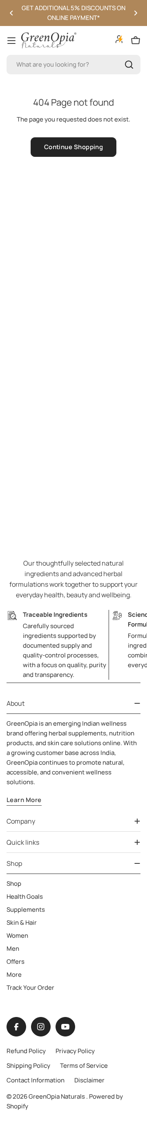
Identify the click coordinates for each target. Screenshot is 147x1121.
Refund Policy (26, 1051)
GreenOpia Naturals (57, 1096)
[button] (11, 13)
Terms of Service (84, 1065)
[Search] (129, 64)
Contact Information (36, 1080)
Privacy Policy (75, 1051)
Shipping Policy (28, 1065)
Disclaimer (89, 1080)
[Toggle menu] (11, 41)
